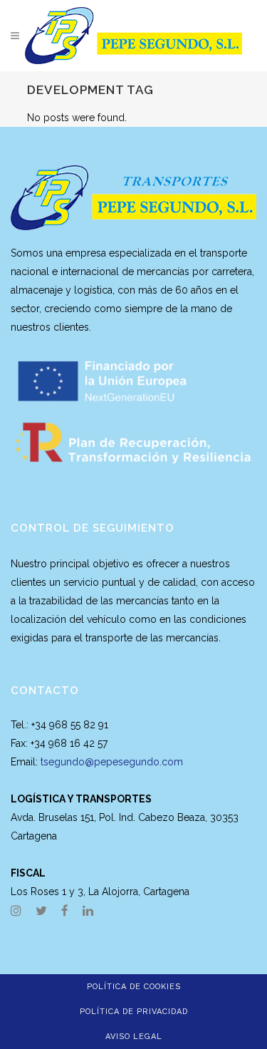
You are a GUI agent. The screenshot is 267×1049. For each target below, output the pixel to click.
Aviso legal (133, 1036)
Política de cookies (134, 986)
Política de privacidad (134, 1011)
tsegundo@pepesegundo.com (112, 762)
